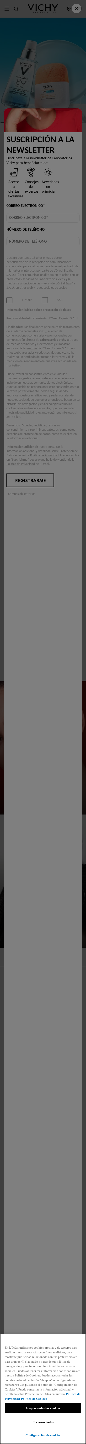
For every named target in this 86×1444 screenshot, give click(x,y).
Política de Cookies (34, 1398)
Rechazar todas (43, 1422)
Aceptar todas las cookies (43, 1408)
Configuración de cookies (43, 1435)
